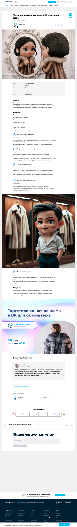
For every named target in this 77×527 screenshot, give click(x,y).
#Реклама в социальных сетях (18, 13)
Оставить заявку (60, 495)
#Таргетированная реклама (28, 13)
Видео (56, 5)
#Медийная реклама (37, 13)
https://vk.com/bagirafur (22, 386)
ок (64, 524)
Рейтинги (19, 522)
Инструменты (58, 515)
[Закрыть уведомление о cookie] (72, 525)
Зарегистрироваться (67, 1)
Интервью (51, 5)
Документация (33, 5)
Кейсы (6, 5)
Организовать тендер (52, 1)
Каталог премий (59, 519)
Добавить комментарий (20, 446)
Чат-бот (60, 502)
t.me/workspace (33, 502)
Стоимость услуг (21, 519)
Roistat (45, 397)
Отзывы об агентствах (22, 517)
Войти (62, 1)
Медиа (17, 1)
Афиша (16, 5)
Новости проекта (46, 515)
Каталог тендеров (8, 517)
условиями (25, 524)
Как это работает (8, 515)
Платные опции (46, 517)
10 (59, 413)
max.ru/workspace (41, 502)
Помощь (45, 519)
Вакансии (58, 517)
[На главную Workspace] (10, 502)
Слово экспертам (24, 5)
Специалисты (20, 515)
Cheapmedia (22, 24)
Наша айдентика (46, 522)
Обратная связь (68, 502)
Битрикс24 (20, 397)
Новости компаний (42, 5)
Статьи (11, 5)
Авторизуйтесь (32, 446)
